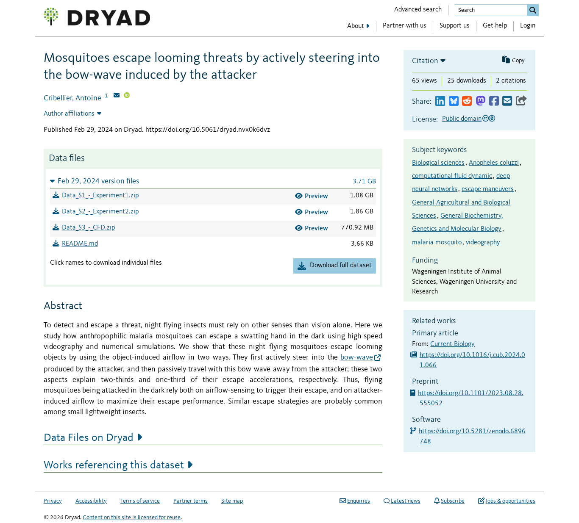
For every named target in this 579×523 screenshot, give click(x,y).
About (355, 26)
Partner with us (404, 25)
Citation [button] (425, 61)
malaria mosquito (437, 242)
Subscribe (453, 501)
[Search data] (533, 10)
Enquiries (358, 501)
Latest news (405, 501)
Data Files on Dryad (89, 437)
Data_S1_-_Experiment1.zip (100, 195)
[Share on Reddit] (467, 101)
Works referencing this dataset (114, 465)
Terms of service (140, 501)
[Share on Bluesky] (454, 101)
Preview (316, 196)
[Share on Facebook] (494, 101)
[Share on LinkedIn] (440, 101)
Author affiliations (69, 114)
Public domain (462, 119)
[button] (213, 181)
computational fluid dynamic (452, 176)
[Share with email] (507, 101)
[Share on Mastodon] (480, 101)
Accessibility (91, 501)
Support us (455, 25)
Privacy (53, 501)
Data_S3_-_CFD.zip (88, 227)
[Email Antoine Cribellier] (116, 96)
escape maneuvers (488, 189)
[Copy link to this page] (521, 101)
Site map (232, 501)
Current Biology (452, 344)
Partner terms (190, 501)
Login (527, 25)
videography (483, 242)
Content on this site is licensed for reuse (132, 517)
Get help (495, 25)
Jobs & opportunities (510, 501)
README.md (80, 244)
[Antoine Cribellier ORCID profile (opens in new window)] (127, 96)
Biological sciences (438, 163)
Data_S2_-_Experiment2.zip (100, 211)
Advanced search (418, 9)
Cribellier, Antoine (72, 98)
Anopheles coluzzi (494, 163)
